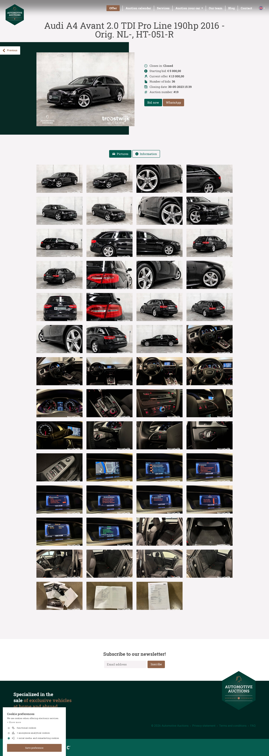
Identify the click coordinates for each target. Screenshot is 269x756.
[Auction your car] (189, 9)
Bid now (153, 102)
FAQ (253, 725)
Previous (12, 50)
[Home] (15, 24)
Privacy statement (203, 725)
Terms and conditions (233, 725)
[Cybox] (67, 747)
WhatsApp (173, 102)
